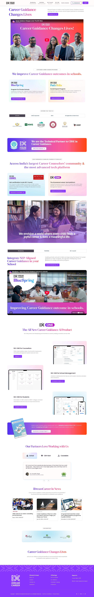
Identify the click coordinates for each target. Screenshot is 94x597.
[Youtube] (81, 594)
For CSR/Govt (54, 579)
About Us (32, 577)
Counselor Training (55, 582)
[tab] (17, 115)
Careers (31, 579)
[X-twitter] (79, 594)
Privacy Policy (56, 594)
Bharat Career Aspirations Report (80, 581)
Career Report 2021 (76, 578)
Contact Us (32, 582)
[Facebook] (77, 594)
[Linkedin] (85, 594)
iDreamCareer (34, 575)
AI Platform (53, 584)
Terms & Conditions (47, 594)
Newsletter (32, 584)
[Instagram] (83, 594)
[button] (44, 480)
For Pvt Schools (54, 577)
